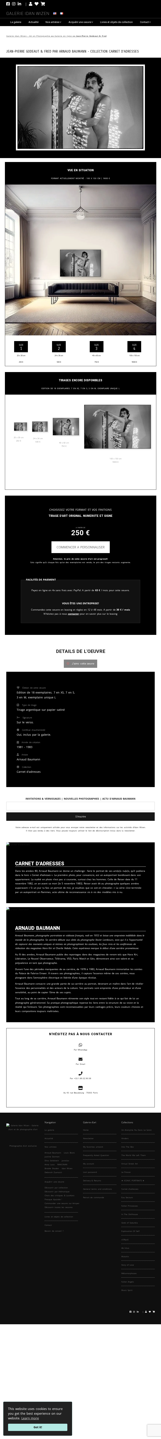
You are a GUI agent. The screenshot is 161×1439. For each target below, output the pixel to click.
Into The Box (127, 1146)
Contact (144, 22)
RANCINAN (62, 1164)
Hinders (125, 1138)
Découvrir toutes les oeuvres (59, 1207)
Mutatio (125, 1256)
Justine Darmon (52, 1156)
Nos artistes (52, 22)
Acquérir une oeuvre (80, 22)
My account (88, 1163)
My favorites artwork (93, 1146)
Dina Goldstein (52, 1160)
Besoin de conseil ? (54, 1231)
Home (86, 1130)
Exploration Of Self (130, 1231)
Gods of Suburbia (129, 1222)
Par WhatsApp (80, 1049)
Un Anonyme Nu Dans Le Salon (136, 1130)
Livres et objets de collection (116, 22)
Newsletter (88, 1138)
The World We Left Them (133, 1155)
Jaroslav (65, 1160)
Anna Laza (50, 1164)
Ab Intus (125, 1248)
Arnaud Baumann (73, 51)
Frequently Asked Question (96, 1155)
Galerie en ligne (63, 36)
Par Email (80, 1064)
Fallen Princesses (129, 1205)
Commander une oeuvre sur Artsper (62, 1203)
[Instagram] (13, 4)
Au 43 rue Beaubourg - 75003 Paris (80, 1092)
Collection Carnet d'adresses (114, 51)
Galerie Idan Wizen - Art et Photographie (28, 36)
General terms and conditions (97, 1189)
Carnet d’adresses (130, 1189)
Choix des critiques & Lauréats (59, 1195)
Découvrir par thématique (57, 1191)
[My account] (30, 4)
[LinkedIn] (22, 4)
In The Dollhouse (129, 1214)
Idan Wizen (67, 1168)
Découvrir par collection (56, 1187)
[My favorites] (36, 4)
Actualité (33, 22)
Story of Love (127, 1264)
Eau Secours (127, 1197)
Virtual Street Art (129, 1163)
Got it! (38, 1427)
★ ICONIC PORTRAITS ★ (133, 1180)
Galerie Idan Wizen (27, 12)
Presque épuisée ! (53, 1199)
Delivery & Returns (92, 1180)
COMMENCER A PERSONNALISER (81, 547)
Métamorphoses (129, 1273)
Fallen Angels (127, 1281)
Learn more (30, 1418)
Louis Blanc (69, 1152)
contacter (73, 613)
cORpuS (124, 1239)
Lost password (90, 1172)
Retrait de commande (93, 1197)
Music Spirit (127, 1290)
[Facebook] (8, 4)
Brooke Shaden (52, 1168)
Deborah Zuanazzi (53, 1172)
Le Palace (126, 1172)
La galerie (15, 22)
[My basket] (43, 4)
